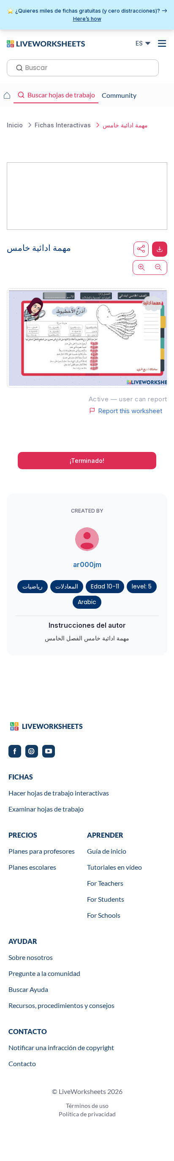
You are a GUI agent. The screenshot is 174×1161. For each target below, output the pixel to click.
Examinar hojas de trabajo (46, 809)
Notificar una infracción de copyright (61, 1047)
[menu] (162, 43)
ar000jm (87, 564)
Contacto (22, 1063)
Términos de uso (87, 1105)
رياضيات (32, 586)
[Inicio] (46, 43)
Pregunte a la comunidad (44, 973)
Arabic (87, 602)
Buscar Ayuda (28, 989)
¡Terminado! (87, 460)
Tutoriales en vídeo (114, 867)
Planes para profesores (41, 851)
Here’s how (87, 19)
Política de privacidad (87, 1114)
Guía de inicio (106, 851)
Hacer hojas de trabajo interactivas (58, 793)
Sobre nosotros (30, 957)
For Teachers (105, 883)
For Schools (103, 915)
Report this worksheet (130, 410)
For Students (105, 899)
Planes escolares (32, 867)
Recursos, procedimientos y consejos (61, 1005)
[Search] (17, 67)
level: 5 (142, 586)
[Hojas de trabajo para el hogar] (7, 95)
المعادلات (66, 586)
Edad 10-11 (105, 586)
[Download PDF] (159, 249)
